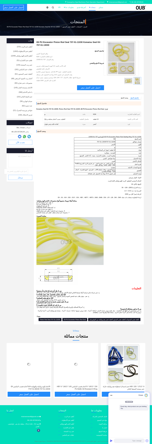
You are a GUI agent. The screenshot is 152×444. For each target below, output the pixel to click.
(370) (24, 47)
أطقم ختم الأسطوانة (68, 420)
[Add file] (147, 440)
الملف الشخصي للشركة (100, 416)
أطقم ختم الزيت (69, 416)
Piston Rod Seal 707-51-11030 (50, 319)
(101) (24, 97)
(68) (21, 78)
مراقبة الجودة (103, 424)
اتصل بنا (104, 428)
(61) (23, 74)
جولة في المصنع (102, 420)
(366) (25, 92)
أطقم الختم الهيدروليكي (67, 424)
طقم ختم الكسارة (68, 428)
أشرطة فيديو (81, 7)
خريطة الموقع (103, 431)
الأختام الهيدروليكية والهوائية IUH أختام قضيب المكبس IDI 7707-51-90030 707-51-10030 (30, 388)
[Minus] (111, 395)
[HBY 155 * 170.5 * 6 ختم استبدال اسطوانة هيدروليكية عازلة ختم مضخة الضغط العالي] (123, 364)
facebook (38, 430)
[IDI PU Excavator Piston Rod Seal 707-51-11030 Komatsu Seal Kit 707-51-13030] (121, 58)
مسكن (101, 7)
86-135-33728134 (137, 2)
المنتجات (78, 27)
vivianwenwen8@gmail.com (118, 2)
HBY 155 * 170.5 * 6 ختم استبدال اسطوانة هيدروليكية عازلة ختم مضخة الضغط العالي (123, 388)
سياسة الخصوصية (101, 435)
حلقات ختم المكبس (68, 435)
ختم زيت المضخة (69, 431)
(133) (24, 65)
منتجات (93, 7)
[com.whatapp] (24, 137)
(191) (23, 69)
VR (59, 7)
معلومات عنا (69, 7)
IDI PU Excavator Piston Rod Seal (75, 319)
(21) (22, 110)
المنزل (85, 27)
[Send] (111, 440)
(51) (24, 60)
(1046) (21, 56)
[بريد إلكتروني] (19, 136)
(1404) (22, 51)
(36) (26, 101)
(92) (23, 83)
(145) (23, 88)
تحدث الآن (20, 142)
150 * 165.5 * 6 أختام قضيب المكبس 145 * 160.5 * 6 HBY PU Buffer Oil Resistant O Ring (77, 388)
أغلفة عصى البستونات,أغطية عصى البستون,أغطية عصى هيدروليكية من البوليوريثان (114, 319)
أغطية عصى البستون (68, 27)
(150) (25, 115)
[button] (141, 368)
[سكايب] (29, 136)
